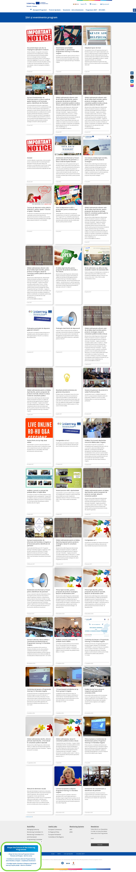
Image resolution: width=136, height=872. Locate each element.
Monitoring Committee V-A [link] (35, 832)
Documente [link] (66, 10)
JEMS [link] (71, 832)
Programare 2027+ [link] (91, 10)
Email (92, 838)
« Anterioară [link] (28, 816)
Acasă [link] (52, 854)
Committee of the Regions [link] (56, 837)
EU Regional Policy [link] (53, 832)
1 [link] (31, 816)
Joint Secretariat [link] (32, 837)
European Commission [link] (55, 829)
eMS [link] (71, 829)
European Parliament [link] (54, 834)
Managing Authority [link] (33, 829)
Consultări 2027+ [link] (80, 854)
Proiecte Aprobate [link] (55, 10)
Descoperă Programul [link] (40, 10)
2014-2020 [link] (102, 10)
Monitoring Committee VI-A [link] (35, 834)
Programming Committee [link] (34, 839)
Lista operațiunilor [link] (68, 854)
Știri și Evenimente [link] (77, 10)
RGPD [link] (59, 854)
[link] (37, 4)
